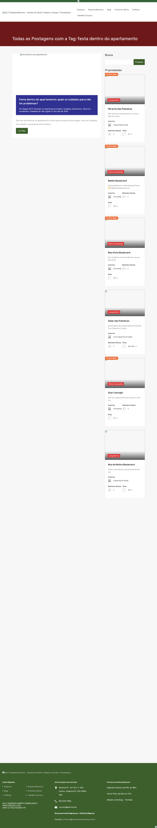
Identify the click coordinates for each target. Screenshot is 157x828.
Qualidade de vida (37, 111)
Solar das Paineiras (118, 320)
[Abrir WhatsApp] (146, 823)
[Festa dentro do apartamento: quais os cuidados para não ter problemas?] (56, 77)
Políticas (136, 10)
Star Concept (115, 392)
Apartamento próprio (54, 109)
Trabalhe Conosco (84, 15)
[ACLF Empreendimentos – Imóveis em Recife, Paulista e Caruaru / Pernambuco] (36, 13)
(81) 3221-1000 (65, 801)
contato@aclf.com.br (68, 807)
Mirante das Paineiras (120, 108)
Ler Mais (21, 131)
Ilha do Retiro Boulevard (121, 464)
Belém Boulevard (117, 180)
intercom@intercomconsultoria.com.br (79, 819)
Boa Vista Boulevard (119, 252)
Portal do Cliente (122, 10)
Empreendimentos (96, 10)
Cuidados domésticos (73, 109)
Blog (109, 10)
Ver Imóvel (125, 98)
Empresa (81, 10)
